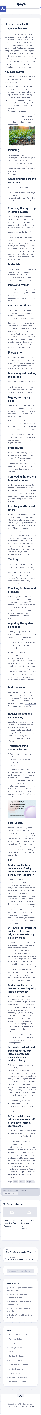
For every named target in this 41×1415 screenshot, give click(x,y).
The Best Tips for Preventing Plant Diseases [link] (10, 1223)
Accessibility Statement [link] (18, 1335)
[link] (3, 9)
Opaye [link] (21, 4)
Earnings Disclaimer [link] (16, 1356)
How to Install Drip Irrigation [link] (18, 280)
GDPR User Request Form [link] (18, 1365)
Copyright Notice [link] (15, 1348)
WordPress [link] (19, 1406)
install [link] (22, 1182)
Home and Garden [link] (10, 1193)
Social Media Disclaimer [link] (18, 1377)
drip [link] (15, 1182)
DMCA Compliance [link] (16, 1352)
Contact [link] (12, 1343)
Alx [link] (33, 1406)
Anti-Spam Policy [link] (15, 1339)
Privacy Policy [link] (14, 1373)
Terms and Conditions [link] (17, 1382)
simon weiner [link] (21, 1191)
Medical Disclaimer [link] (16, 1369)
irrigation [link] (30, 1182)
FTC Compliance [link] (15, 1360)
